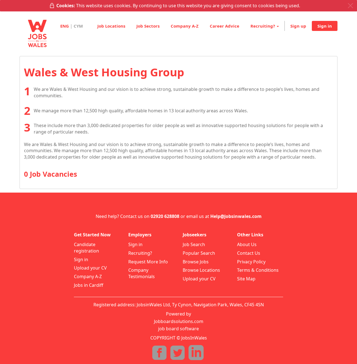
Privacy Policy (251, 262)
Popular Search (199, 253)
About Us (247, 244)
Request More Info (148, 262)
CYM (78, 26)
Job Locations (111, 26)
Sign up (298, 26)
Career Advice (224, 26)
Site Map (246, 279)
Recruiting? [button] (263, 26)
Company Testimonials (141, 273)
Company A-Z (185, 26)
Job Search (194, 244)
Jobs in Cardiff (88, 285)
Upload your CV (90, 268)
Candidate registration (86, 247)
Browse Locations (201, 270)
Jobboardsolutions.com (178, 321)
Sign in (324, 26)
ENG (64, 26)
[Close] (350, 6)
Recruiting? (140, 253)
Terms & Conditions (258, 270)
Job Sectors (148, 26)
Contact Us (248, 253)
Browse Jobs (196, 262)
